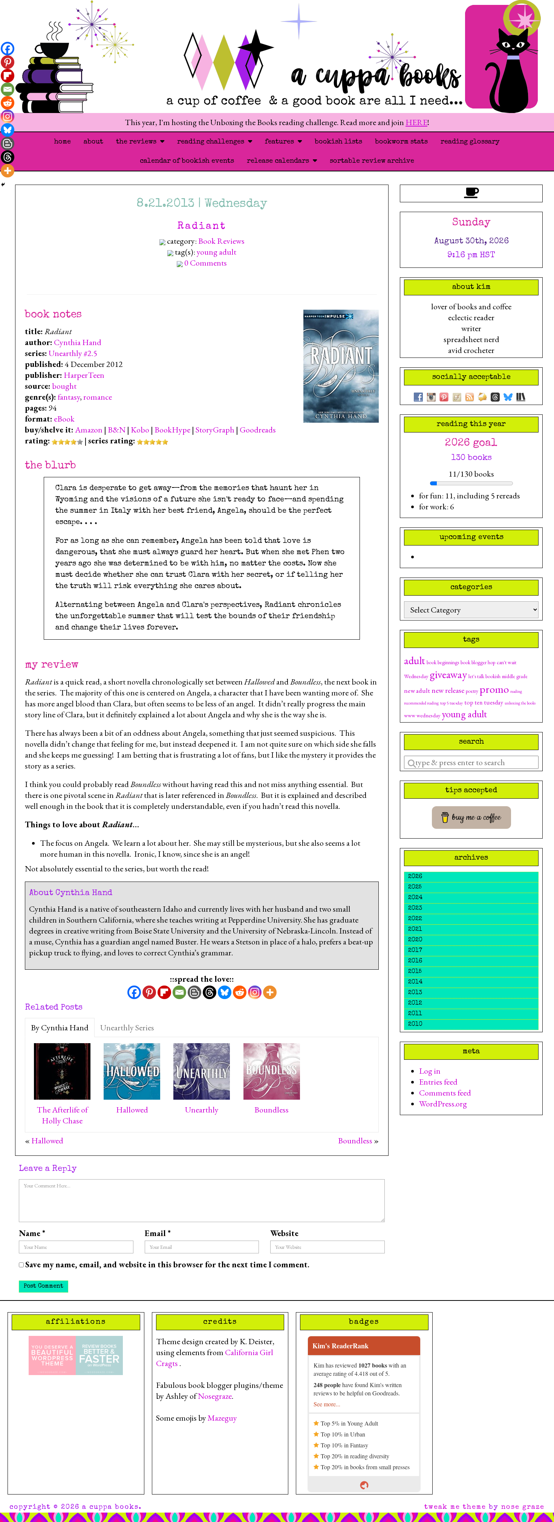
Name (32, 1233)
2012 (415, 1004)
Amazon (89, 429)
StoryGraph (215, 429)
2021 (415, 930)
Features (281, 142)
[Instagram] (255, 992)
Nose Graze (523, 1507)
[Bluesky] (224, 992)
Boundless (271, 1109)
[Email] (179, 992)
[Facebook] (134, 992)
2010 (415, 1025)
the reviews (138, 142)
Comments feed (445, 1092)
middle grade (515, 676)
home (62, 142)
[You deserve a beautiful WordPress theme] (52, 1354)
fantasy (69, 396)
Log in (430, 1070)
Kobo (140, 429)
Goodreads (258, 429)
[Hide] (3, 185)
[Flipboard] (164, 992)
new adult (417, 690)
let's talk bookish (484, 676)
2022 (415, 919)
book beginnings (443, 662)
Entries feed (438, 1081)
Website (284, 1233)
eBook (64, 418)
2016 (415, 961)
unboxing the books (520, 703)
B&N (116, 429)
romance (97, 396)
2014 (415, 983)
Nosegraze (215, 1396)
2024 (415, 898)
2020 (415, 940)
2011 (415, 1014)
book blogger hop (478, 662)
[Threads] (209, 992)
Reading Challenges (212, 142)
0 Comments (205, 262)
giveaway (448, 674)
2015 (415, 972)
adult (414, 660)
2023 (415, 909)
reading (516, 691)
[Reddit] (239, 992)
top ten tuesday (483, 702)
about (93, 142)
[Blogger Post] (194, 992)
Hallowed (132, 1109)
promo (494, 689)
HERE (416, 122)
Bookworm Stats (401, 142)
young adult (216, 251)
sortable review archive (372, 161)
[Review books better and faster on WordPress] (99, 1354)
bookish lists (338, 142)
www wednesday (422, 715)
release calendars (280, 161)
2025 (415, 888)
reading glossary (470, 142)
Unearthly (202, 1109)
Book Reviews (221, 240)
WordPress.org (443, 1103)
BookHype (172, 429)
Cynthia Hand (77, 342)
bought (64, 385)
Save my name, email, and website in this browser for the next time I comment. (167, 1264)
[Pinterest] (149, 992)
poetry (472, 691)
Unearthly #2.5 (73, 353)
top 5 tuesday (451, 703)
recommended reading (421, 703)
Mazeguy (222, 1417)
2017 (415, 951)
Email (158, 1233)
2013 (415, 993)
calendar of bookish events (187, 161)
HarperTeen (84, 375)
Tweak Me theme (455, 1507)
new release (448, 690)
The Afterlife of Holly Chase (62, 1115)
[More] (270, 992)
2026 (415, 877)
